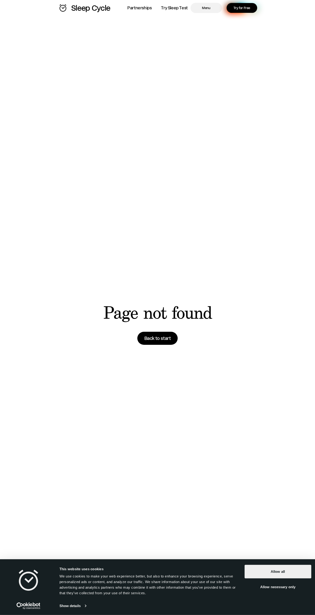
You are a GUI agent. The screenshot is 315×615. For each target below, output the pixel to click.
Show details (70, 606)
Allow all (278, 572)
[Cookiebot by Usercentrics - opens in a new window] (28, 605)
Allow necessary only (277, 587)
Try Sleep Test (174, 7)
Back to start (157, 338)
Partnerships (139, 7)
